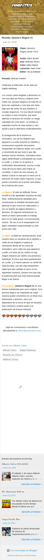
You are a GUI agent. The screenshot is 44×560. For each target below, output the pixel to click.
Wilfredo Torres (10, 359)
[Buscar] (40, 4)
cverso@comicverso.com (29, 330)
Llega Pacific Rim (11, 520)
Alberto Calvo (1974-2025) (15, 464)
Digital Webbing (28, 350)
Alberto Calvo (10, 350)
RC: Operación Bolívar (13, 492)
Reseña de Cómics (12, 355)
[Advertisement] (22, 433)
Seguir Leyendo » (31, 484)
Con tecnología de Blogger (23, 550)
